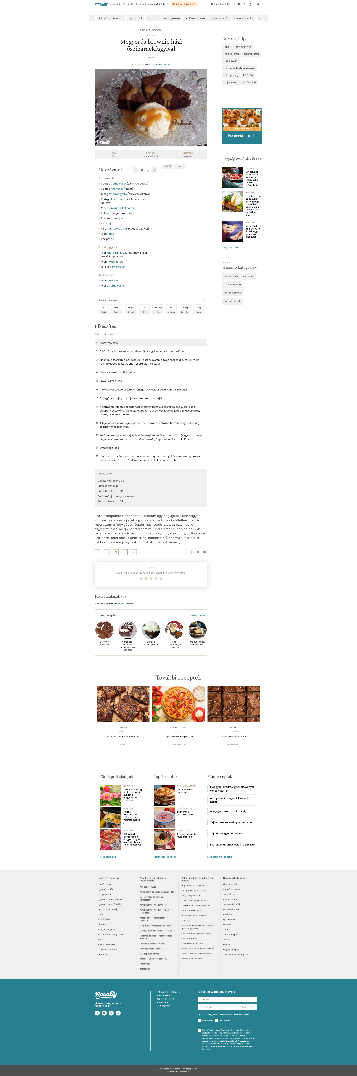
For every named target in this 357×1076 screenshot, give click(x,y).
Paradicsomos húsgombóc (111, 934)
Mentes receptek (231, 899)
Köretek (227, 944)
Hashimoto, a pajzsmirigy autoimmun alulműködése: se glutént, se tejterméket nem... (253, 205)
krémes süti (248, 276)
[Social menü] (239, 4)
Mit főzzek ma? (138, 4)
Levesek (227, 924)
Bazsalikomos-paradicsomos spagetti (154, 919)
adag (146, 170)
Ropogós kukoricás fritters (194, 890)
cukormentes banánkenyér (240, 68)
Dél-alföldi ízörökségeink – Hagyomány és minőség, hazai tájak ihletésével (132, 839)
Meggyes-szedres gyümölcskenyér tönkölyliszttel (232, 788)
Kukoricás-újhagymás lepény (195, 933)
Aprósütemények (231, 889)
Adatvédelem (163, 995)
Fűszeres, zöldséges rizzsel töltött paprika (156, 937)
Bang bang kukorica (191, 895)
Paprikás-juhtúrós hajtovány (153, 958)
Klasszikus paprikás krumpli (152, 943)
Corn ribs (185, 920)
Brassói (101, 939)
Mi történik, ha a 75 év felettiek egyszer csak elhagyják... (253, 231)
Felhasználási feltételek (168, 992)
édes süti (145, 29)
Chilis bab (102, 924)
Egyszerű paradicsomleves (111, 899)
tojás (111, 234)
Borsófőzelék (104, 919)
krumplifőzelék (184, 830)
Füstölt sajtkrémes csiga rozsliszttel (232, 844)
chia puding (231, 75)
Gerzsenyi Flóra (234, 744)
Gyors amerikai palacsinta (185, 791)
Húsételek (228, 914)
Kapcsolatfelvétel (165, 999)
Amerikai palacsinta (107, 949)
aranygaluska (172, 18)
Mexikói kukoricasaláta (192, 958)
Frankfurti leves (105, 884)
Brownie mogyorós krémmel (123, 736)
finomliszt (117, 189)
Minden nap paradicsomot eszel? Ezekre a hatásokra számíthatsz (252, 179)
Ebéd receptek (230, 884)
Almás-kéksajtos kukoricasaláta (196, 953)
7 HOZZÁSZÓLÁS (164, 64)
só (112, 239)
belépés (120, 603)
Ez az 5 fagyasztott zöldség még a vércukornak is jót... (131, 817)
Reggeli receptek (231, 949)
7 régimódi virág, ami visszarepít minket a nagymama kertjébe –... (132, 795)
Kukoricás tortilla (189, 938)
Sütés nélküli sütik (231, 904)
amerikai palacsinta (186, 786)
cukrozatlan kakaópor (120, 208)
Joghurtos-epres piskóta (178, 736)
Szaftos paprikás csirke (151, 948)
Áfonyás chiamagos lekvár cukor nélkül (230, 800)
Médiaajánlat (163, 1006)
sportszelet (135, 18)
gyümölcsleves (184, 808)
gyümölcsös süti (232, 301)
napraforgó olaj (117, 228)
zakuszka (153, 18)
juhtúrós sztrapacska (111, 18)
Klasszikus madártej (107, 909)
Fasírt (100, 914)
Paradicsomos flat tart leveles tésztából (154, 911)
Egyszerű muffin (106, 889)
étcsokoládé (117, 199)
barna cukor (118, 183)
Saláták (226, 939)
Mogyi (123, 744)
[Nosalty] (101, 4)
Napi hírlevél (207, 1020)
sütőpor (119, 218)
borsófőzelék (249, 82)
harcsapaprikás (220, 18)
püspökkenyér (231, 276)
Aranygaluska (104, 894)
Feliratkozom (247, 1007)
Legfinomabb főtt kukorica (194, 885)
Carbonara (103, 954)
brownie (156, 29)
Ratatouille (145, 968)
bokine (151, 57)
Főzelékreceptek (231, 909)
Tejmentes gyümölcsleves (185, 813)
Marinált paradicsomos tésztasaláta (157, 930)
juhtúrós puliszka (195, 18)
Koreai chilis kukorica (191, 910)
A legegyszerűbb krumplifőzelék (186, 835)
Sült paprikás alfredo (149, 953)
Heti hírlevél (224, 1020)
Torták (226, 929)
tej (109, 223)
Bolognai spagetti (106, 929)
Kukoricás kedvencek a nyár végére (197, 879)
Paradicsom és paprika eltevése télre (158, 892)
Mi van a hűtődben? (158, 4)
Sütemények (229, 894)
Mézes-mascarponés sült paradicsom (152, 898)
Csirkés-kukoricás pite (192, 943)
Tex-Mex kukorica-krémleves (195, 905)
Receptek (115, 4)
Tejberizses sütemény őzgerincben (231, 822)
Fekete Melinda (178, 744)
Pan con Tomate (148, 886)
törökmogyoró (118, 194)
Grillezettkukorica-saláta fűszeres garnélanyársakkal (197, 927)
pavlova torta (243, 46)
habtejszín (113, 252)
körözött (248, 75)
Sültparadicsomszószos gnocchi (155, 925)
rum (108, 213)
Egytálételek (229, 919)
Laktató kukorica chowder (193, 915)
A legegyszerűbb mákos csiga (229, 811)
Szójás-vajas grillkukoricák (193, 900)
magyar (180, 166)
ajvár (227, 46)
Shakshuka (145, 963)
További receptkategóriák (235, 954)
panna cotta (251, 53)
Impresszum (162, 1002)
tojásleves (230, 82)
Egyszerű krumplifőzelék (109, 904)
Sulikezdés (250, 168)
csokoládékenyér (233, 284)
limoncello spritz (243, 18)
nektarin (113, 261)
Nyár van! (250, 192)
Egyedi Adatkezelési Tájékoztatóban (218, 1046)
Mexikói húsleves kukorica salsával (197, 948)
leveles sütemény (233, 292)
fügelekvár (231, 61)
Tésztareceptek (231, 934)
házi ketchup (232, 53)
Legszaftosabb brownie (233, 736)
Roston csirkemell (106, 944)
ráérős (168, 166)
